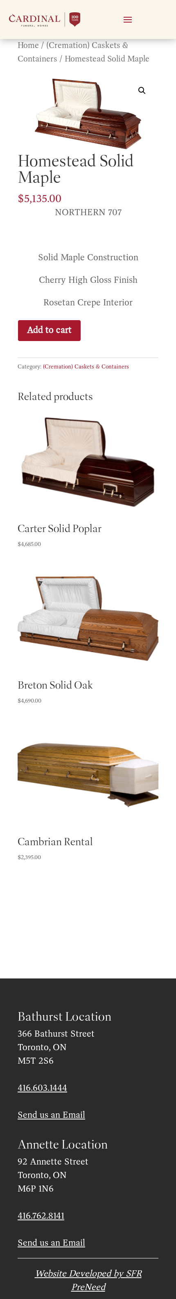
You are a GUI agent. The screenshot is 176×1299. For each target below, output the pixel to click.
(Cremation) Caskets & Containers (86, 367)
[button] (142, 90)
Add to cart (49, 330)
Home (28, 45)
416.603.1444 (42, 1088)
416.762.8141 (41, 1216)
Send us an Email (51, 1115)
